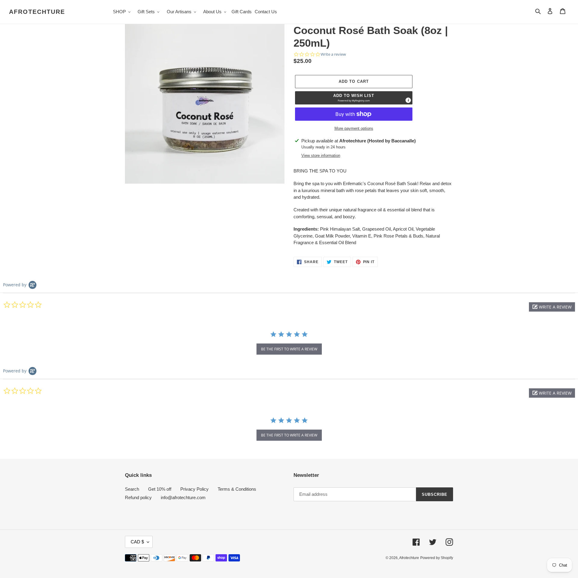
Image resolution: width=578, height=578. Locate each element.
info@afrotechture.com (183, 497)
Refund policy (138, 497)
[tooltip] (408, 100)
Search (132, 489)
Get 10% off (159, 489)
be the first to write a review (289, 349)
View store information (320, 155)
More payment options (353, 128)
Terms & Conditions (237, 489)
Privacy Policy (194, 489)
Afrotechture (37, 11)
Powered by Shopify (436, 558)
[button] (353, 97)
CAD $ (137, 541)
